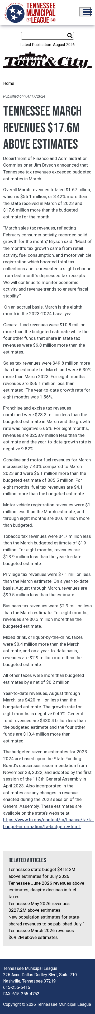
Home (8, 83)
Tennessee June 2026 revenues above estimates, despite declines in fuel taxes (46, 889)
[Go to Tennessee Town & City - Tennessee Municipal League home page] (30, 12)
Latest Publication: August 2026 (48, 45)
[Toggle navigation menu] (85, 11)
